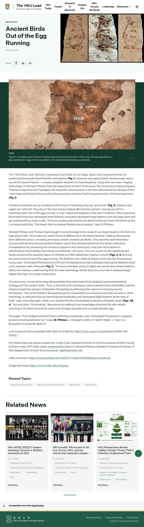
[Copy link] (30, 63)
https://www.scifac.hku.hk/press (49, 365)
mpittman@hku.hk (70, 350)
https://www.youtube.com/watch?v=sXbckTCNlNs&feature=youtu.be (69, 358)
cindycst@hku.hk (58, 346)
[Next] (131, 157)
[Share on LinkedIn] (23, 63)
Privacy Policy (132, 518)
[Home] (4, 505)
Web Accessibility (93, 518)
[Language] (137, 6)
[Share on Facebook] (16, 63)
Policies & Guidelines (114, 518)
